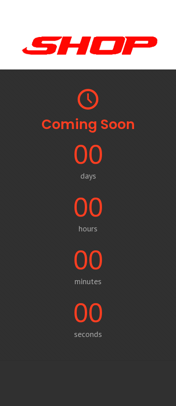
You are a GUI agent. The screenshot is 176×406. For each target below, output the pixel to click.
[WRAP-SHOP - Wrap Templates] (88, 56)
